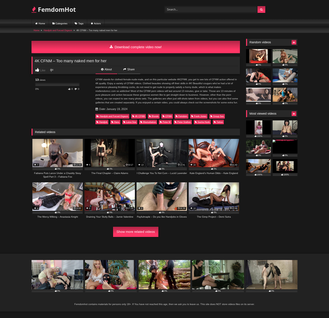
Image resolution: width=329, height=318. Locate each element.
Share (131, 69)
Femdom (182, 116)
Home (42, 23)
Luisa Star (131, 122)
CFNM (168, 116)
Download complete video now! (138, 47)
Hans (116, 122)
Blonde (155, 116)
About (108, 69)
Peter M (166, 122)
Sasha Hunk (204, 122)
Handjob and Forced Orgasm (58, 30)
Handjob (103, 122)
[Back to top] (318, 307)
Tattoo (220, 122)
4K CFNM (140, 116)
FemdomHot (56, 9)
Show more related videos (136, 231)
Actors (97, 23)
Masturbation (149, 122)
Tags (80, 23)
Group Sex (218, 116)
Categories (61, 23)
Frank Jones (200, 116)
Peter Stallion (184, 122)
